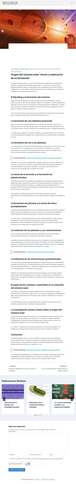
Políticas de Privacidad (48, 479)
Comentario (12, 431)
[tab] (36, 415)
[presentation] (13, 391)
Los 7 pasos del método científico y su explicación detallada (62, 405)
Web (51, 454)
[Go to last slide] (4, 399)
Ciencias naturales (16, 71)
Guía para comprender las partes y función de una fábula (22, 369)
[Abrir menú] (72, 3)
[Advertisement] (38, 57)
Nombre (12, 454)
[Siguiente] (72, 399)
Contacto (37, 479)
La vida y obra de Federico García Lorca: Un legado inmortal (54, 369)
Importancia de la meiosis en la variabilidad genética (11, 405)
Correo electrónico (35, 454)
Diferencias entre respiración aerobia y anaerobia (36, 405)
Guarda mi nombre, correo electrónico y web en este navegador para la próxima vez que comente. (36, 458)
